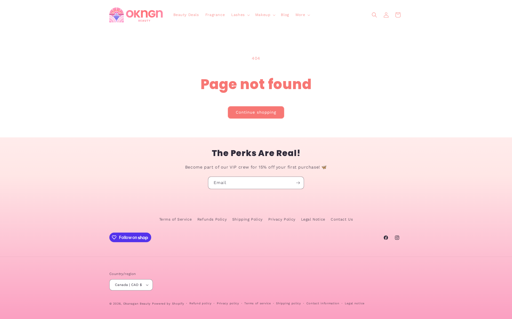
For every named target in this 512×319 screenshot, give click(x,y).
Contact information (322, 303)
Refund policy (200, 303)
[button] (240, 14)
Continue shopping (256, 112)
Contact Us (342, 219)
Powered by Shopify (168, 303)
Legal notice (355, 303)
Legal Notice (313, 219)
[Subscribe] (298, 183)
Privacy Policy (281, 219)
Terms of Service (175, 219)
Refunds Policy (212, 219)
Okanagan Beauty (137, 303)
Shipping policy (288, 303)
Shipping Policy (247, 219)
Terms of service (257, 303)
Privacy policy (228, 303)
